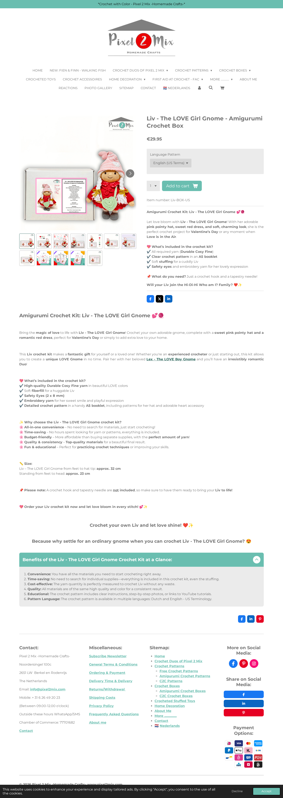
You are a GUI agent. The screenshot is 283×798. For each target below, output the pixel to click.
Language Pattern (165, 154)
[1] (153, 186)
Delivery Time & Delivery (110, 681)
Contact (26, 731)
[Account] (199, 88)
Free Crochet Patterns (179, 671)
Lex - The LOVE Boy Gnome (171, 359)
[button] (27, 241)
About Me (163, 711)
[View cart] (222, 88)
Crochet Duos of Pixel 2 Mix (178, 661)
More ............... (166, 716)
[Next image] (130, 173)
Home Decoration (170, 706)
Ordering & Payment (107, 673)
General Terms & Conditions (113, 664)
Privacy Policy (101, 706)
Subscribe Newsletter (108, 656)
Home (160, 656)
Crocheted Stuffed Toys (175, 701)
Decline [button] (237, 791)
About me (97, 722)
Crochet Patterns (169, 666)
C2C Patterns (171, 681)
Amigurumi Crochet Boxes (183, 691)
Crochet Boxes (167, 686)
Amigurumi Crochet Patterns (185, 676)
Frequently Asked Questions (114, 714)
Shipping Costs (102, 698)
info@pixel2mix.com (47, 689)
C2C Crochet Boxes (176, 696)
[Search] (210, 88)
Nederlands (170, 726)
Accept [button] (266, 791)
